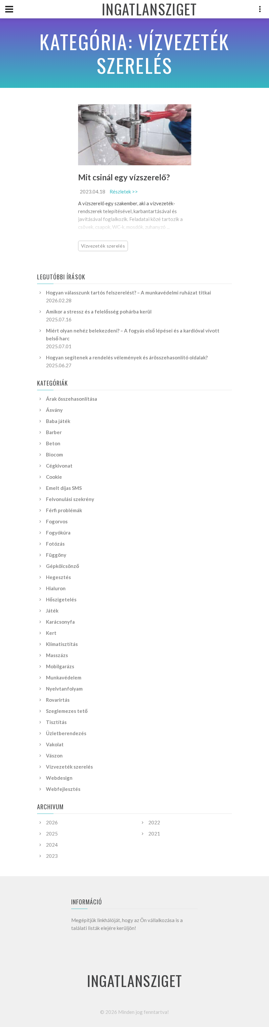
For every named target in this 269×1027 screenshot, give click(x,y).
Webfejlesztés (63, 789)
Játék (52, 611)
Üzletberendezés (66, 733)
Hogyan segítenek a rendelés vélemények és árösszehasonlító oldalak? (127, 357)
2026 (52, 822)
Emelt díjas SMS (64, 488)
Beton (53, 443)
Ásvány (54, 410)
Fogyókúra (58, 532)
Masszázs (57, 655)
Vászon (54, 755)
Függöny (56, 555)
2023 (52, 856)
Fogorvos (57, 521)
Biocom (54, 454)
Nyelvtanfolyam (64, 689)
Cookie (54, 477)
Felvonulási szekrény (70, 499)
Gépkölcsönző (62, 566)
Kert (51, 633)
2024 (52, 845)
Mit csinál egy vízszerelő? (124, 177)
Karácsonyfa (60, 622)
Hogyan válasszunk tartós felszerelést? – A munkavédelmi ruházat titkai (128, 292)
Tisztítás (56, 722)
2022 (154, 822)
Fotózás (55, 544)
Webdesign (59, 778)
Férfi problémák (64, 510)
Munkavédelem (63, 677)
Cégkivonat (59, 466)
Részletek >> (124, 191)
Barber (54, 432)
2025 (52, 833)
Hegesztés (58, 577)
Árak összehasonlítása (71, 399)
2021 (154, 833)
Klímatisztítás (62, 644)
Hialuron (56, 588)
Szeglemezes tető (67, 711)
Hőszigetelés (61, 599)
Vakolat (55, 744)
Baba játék (58, 421)
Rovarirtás (58, 700)
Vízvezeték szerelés (103, 246)
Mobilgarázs (60, 666)
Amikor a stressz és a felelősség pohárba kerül (99, 311)
